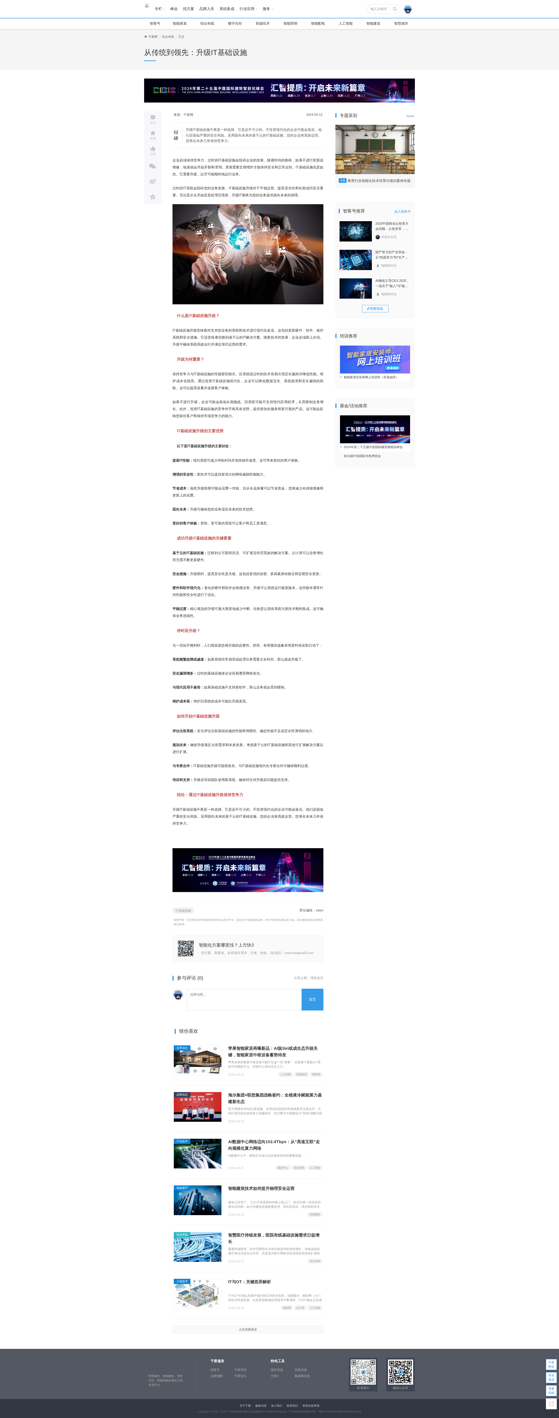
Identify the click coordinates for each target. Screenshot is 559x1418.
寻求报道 (551, 1377)
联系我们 (292, 1405)
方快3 (275, 1376)
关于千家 (245, 1405)
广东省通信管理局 (298, 1411)
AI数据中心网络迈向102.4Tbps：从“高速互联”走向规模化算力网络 (274, 1145)
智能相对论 (389, 265)
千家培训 (240, 1370)
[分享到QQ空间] (152, 196)
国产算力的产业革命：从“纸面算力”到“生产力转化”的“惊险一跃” (391, 255)
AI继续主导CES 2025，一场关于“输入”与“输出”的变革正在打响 (392, 284)
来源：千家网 (183, 114)
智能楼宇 (182, 1188)
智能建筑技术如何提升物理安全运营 (261, 1188)
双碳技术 (263, 23)
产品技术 (182, 1141)
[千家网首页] (145, 36)
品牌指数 (216, 1376)
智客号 (155, 23)
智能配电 (318, 23)
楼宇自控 (235, 23)
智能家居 (180, 23)
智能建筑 (315, 1214)
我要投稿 (551, 1390)
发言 (312, 999)
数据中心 (283, 1167)
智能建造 (373, 23)
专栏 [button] (158, 9)
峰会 (174, 9)
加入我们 (276, 1405)
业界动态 (182, 1048)
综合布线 (207, 23)
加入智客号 (402, 211)
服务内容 (261, 1405)
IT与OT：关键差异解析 (249, 1281)
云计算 (300, 1307)
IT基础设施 (183, 910)
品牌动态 (182, 1094)
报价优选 (277, 1370)
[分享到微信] (152, 166)
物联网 (316, 1074)
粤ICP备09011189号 (350, 1411)
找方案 (188, 9)
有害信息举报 (310, 1405)
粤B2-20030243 (328, 1411)
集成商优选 (302, 1376)
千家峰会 (551, 1364)
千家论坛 (240, 1376)
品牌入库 (206, 9)
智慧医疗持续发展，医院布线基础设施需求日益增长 (273, 1238)
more (410, 116)
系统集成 (226, 9)
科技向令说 (389, 237)
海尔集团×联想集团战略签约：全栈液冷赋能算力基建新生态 (275, 1098)
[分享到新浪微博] (152, 181)
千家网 (152, 36)
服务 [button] (266, 9)
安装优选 (301, 1370)
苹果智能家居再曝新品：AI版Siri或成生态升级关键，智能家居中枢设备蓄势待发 (273, 1051)
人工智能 (346, 23)
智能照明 (290, 23)
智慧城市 (401, 23)
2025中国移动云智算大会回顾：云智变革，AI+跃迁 (392, 226)
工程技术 (182, 1281)
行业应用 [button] (247, 9)
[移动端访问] (551, 1403)
